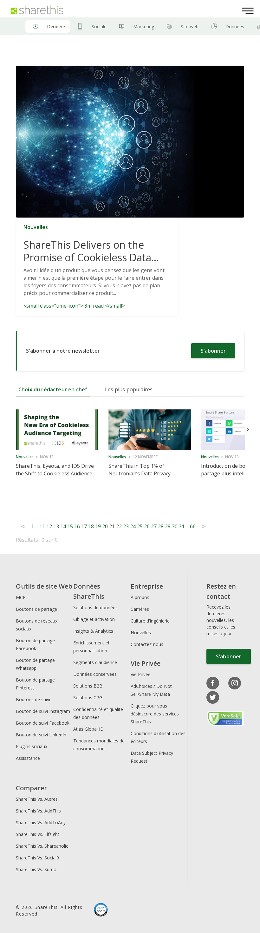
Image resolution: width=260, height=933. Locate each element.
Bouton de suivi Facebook (42, 723)
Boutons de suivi (33, 699)
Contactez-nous (147, 644)
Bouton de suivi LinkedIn (41, 735)
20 (105, 526)
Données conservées (95, 674)
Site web (189, 26)
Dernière (56, 26)
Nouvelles (141, 633)
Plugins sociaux (31, 746)
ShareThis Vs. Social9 (37, 858)
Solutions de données (95, 607)
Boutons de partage (36, 609)
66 (193, 526)
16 (77, 526)
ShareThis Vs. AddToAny (41, 822)
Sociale (99, 26)
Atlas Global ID (88, 729)
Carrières (140, 609)
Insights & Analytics (93, 631)
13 (56, 526)
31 (182, 526)
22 (119, 526)
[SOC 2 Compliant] (100, 910)
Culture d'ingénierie (150, 621)
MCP (21, 597)
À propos (140, 597)
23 (126, 526)
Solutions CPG (87, 698)
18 (91, 526)
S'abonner (213, 350)
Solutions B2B (87, 686)
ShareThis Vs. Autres (37, 799)
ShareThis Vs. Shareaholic (42, 846)
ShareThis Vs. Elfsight (37, 834)
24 (133, 526)
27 (154, 526)
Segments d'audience (95, 662)
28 (161, 526)
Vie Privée (141, 674)
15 (70, 526)
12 (49, 526)
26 (147, 526)
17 (84, 526)
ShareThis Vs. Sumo (36, 869)
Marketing (143, 26)
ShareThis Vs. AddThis (38, 811)
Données (234, 26)
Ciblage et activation (94, 619)
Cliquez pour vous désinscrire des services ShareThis (155, 714)
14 (63, 526)
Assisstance (28, 758)
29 (168, 526)
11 (42, 526)
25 (140, 526)
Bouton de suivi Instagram (43, 711)
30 (175, 526)
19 (98, 526)
